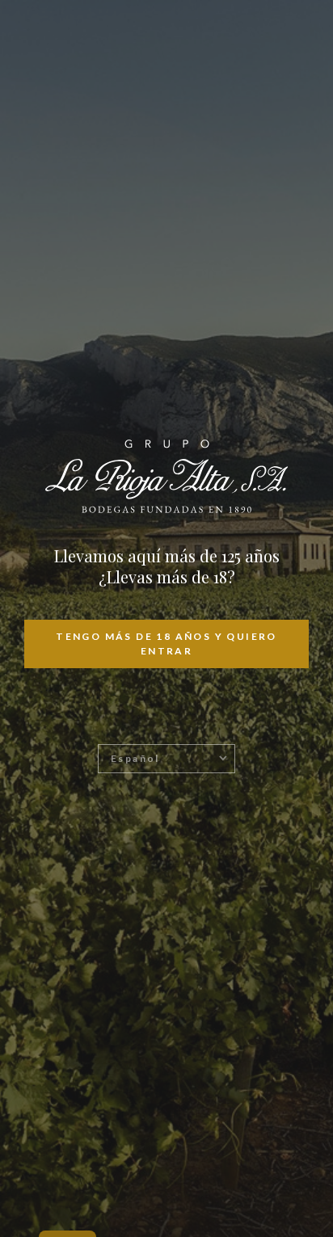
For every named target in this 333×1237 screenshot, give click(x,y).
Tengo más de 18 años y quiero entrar (166, 643)
